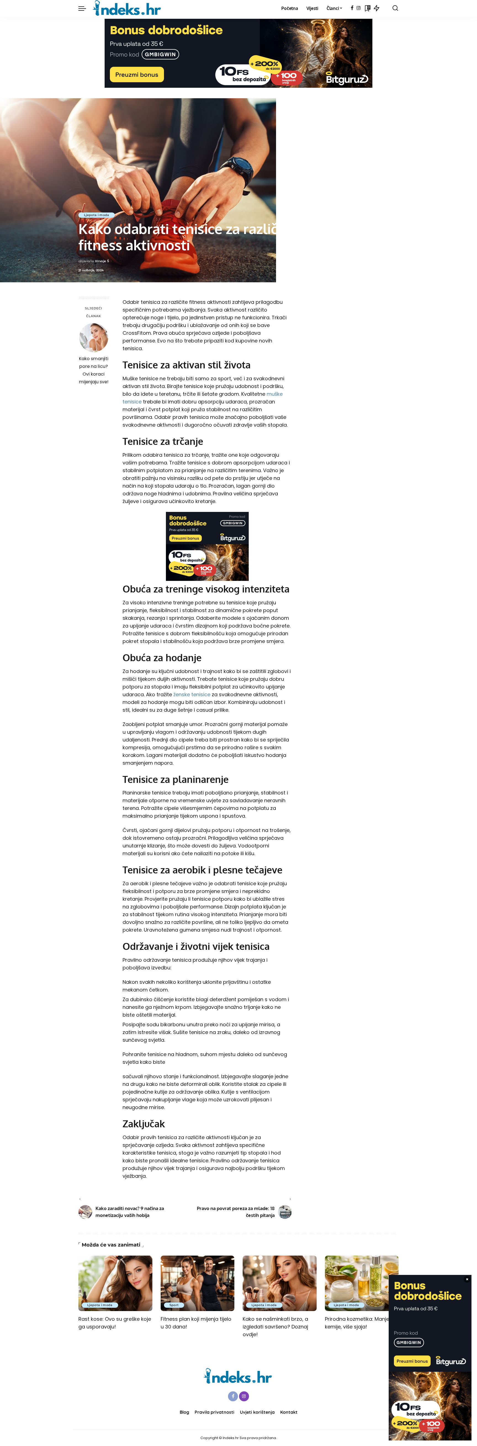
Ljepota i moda (96, 215)
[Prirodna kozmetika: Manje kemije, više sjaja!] (362, 1283)
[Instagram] (358, 8)
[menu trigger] (85, 8)
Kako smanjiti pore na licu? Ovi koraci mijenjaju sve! (93, 370)
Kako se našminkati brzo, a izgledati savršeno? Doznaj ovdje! (275, 1326)
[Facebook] (352, 8)
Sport (174, 1305)
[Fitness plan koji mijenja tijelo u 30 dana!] (198, 1283)
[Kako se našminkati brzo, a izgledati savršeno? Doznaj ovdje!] (280, 1283)
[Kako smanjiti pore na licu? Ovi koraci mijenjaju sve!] (93, 337)
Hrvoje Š (102, 261)
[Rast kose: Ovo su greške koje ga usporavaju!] (115, 1283)
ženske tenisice (191, 694)
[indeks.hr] (128, 8)
